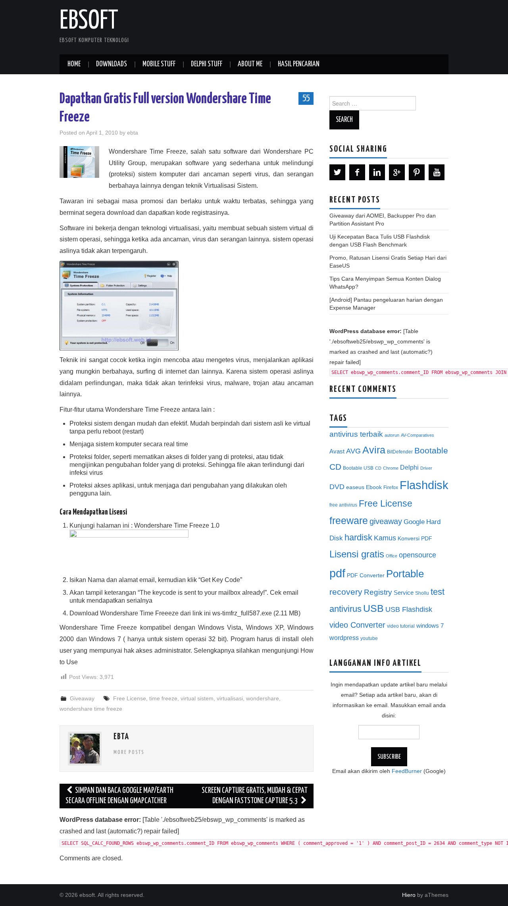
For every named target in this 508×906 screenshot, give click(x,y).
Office (391, 555)
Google (414, 522)
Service (404, 593)
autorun (392, 435)
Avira (373, 449)
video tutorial (401, 626)
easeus (355, 487)
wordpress (344, 637)
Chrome (390, 468)
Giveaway (82, 698)
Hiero (409, 895)
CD (378, 468)
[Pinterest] (417, 172)
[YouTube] (436, 172)
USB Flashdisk (408, 609)
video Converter (357, 625)
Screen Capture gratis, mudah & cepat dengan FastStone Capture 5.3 (255, 796)
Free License (129, 698)
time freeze (163, 698)
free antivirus (343, 505)
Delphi (409, 467)
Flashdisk (424, 485)
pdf (337, 573)
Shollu (422, 593)
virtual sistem (197, 698)
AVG (353, 451)
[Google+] (397, 172)
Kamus (385, 538)
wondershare (262, 698)
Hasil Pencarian (298, 64)
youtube (369, 638)
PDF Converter (366, 575)
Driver (426, 468)
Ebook (374, 487)
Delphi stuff (206, 64)
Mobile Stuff (158, 64)
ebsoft (89, 21)
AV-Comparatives (417, 435)
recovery (345, 591)
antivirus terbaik (356, 434)
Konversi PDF (415, 539)
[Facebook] (357, 172)
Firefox (390, 487)
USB (373, 608)
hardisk (358, 537)
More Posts (129, 752)
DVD (336, 487)
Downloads (111, 64)
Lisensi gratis (356, 554)
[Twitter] (337, 172)
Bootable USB (358, 468)
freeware (348, 520)
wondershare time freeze (91, 709)
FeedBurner (407, 771)
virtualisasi (230, 698)
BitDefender (400, 452)
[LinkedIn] (377, 172)
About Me (250, 64)
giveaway (385, 521)
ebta (132, 132)
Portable (405, 574)
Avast (336, 451)
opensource (417, 555)
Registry (378, 592)
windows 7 (430, 626)
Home (74, 64)
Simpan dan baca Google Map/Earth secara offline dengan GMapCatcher (119, 796)
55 (306, 98)
